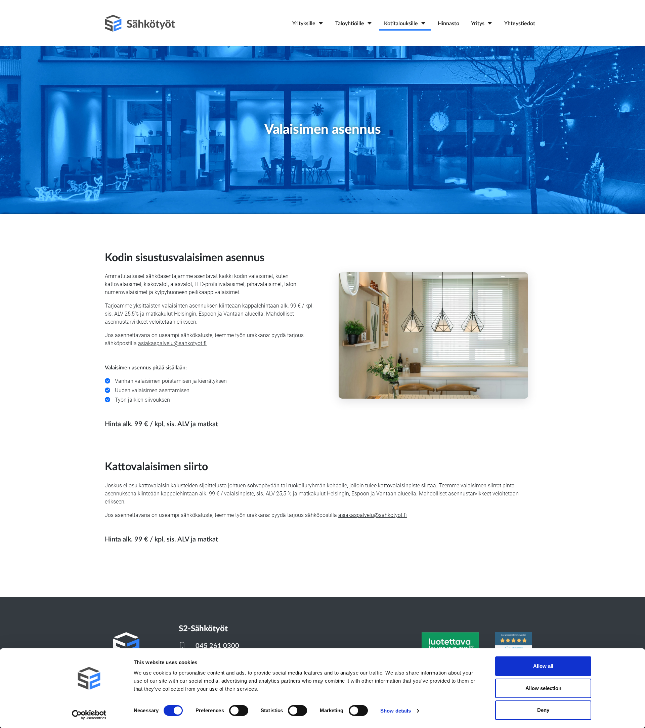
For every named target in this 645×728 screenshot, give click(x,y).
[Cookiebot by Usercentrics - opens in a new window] (89, 715)
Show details (395, 711)
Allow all (543, 666)
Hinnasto (448, 23)
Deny (543, 710)
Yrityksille (303, 23)
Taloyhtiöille (349, 23)
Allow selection (543, 688)
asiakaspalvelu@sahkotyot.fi (172, 343)
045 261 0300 (217, 646)
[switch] (238, 710)
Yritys (477, 23)
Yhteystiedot (519, 23)
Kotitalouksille (401, 23)
